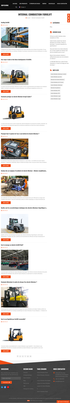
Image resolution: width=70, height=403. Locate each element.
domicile (25, 372)
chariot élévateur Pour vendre (43, 380)
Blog (51, 26)
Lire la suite (6, 54)
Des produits (23, 3)
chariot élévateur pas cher (56, 76)
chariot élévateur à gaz (55, 96)
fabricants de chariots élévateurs (57, 79)
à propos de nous (35, 3)
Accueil (15, 3)
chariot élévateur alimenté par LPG (44, 375)
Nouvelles (52, 3)
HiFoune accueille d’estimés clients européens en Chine (58, 36)
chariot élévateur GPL (55, 90)
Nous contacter (62, 3)
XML (24, 386)
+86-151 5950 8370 (59, 379)
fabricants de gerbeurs (55, 87)
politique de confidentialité (28, 388)
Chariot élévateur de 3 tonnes (57, 82)
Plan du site (26, 383)
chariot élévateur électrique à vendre (58, 74)
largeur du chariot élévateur (43, 383)
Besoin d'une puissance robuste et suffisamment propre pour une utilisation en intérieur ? (59, 57)
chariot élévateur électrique (56, 85)
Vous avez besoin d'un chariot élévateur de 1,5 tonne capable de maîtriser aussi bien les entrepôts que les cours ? (59, 50)
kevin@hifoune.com (59, 381)
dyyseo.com (58, 398)
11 (27, 356)
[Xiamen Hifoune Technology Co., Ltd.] (5, 5)
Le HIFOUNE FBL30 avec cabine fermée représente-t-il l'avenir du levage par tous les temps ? (59, 63)
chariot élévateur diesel (42, 372)
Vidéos (44, 3)
